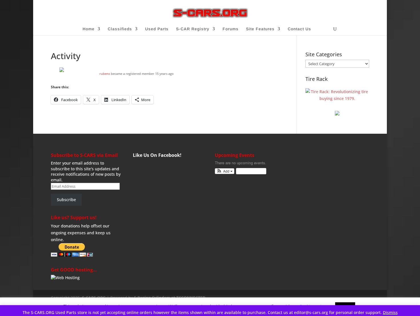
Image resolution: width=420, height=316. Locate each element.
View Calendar (250, 171)
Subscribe (66, 199)
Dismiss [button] (390, 312)
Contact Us (299, 29)
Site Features (260, 29)
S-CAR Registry (192, 29)
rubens (104, 73)
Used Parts (157, 29)
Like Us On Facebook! (157, 155)
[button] (224, 171)
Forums (231, 29)
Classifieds (120, 29)
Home (89, 29)
